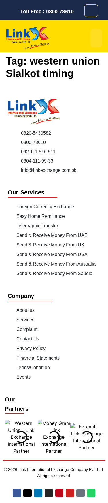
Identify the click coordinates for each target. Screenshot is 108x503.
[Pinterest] (59, 493)
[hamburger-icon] (96, 38)
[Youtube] (70, 493)
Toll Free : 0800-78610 (47, 11)
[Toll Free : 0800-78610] (15, 11)
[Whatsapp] (91, 493)
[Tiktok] (80, 493)
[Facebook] (17, 493)
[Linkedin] (38, 493)
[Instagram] (49, 493)
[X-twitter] (27, 493)
